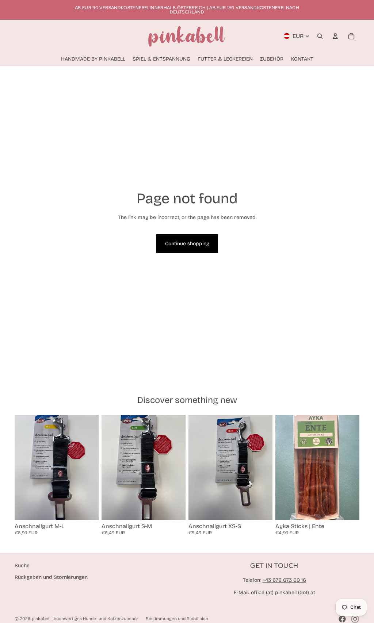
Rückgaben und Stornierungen (51, 577)
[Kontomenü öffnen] (335, 36)
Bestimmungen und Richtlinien (177, 618)
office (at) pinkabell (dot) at (283, 592)
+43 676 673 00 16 (284, 580)
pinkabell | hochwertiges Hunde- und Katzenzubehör (85, 618)
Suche (22, 565)
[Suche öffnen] (320, 36)
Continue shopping (187, 244)
